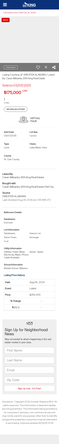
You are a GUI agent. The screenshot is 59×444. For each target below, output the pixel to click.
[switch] (38, 67)
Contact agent (11, 67)
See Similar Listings (16, 109)
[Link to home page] (29, 4)
